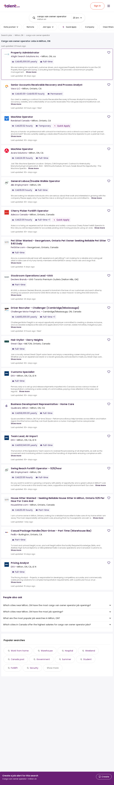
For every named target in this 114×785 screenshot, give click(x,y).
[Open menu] (108, 6)
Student (87, 659)
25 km (76, 17)
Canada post (17, 659)
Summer (66, 659)
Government (43, 659)
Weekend (90, 650)
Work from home (20, 650)
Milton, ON (19, 35)
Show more (31, 72)
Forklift (14, 667)
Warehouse (47, 650)
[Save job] (108, 52)
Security (34, 667)
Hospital (69, 650)
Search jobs (6, 35)
